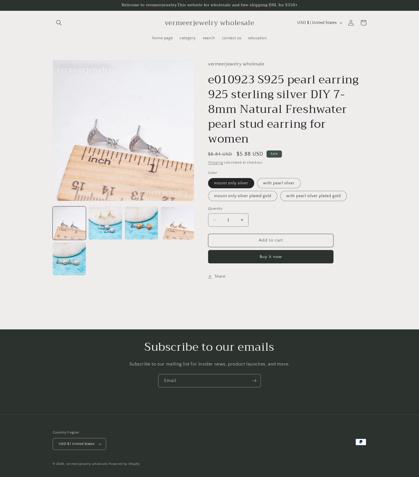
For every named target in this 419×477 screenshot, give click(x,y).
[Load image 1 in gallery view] (69, 223)
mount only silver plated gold (242, 196)
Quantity (215, 208)
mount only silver (231, 183)
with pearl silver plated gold (313, 196)
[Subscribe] (254, 380)
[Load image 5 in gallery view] (69, 258)
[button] (59, 22)
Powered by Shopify (124, 464)
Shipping (215, 162)
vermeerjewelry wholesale (87, 464)
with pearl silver (279, 183)
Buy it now (271, 256)
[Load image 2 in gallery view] (105, 223)
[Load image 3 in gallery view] (141, 223)
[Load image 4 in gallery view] (177, 223)
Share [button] (220, 276)
